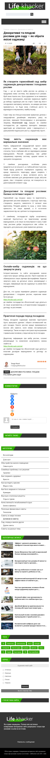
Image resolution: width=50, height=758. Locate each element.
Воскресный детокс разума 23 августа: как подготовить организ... (31, 562)
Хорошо (8, 673)
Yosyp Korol (15, 363)
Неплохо (8, 676)
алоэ (41, 648)
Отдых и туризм (8, 499)
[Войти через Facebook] (12, 403)
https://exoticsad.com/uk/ (13, 300)
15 (3, 652)
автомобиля (33, 652)
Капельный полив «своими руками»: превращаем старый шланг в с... (30, 616)
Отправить (15, 427)
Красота (6, 479)
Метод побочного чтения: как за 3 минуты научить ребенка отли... (29, 571)
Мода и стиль (8, 486)
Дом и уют (7, 460)
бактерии (17, 652)
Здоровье (6, 473)
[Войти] (36, 15)
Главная (6, 29)
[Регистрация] (42, 15)
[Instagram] (24, 736)
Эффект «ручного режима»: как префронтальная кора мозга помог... (30, 544)
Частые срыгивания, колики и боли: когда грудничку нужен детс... (29, 588)
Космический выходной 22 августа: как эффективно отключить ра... (31, 579)
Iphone (34, 648)
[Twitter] (10, 736)
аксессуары (16, 648)
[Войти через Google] (12, 411)
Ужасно (7, 683)
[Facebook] (15, 736)
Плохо (7, 679)
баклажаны (21, 643)
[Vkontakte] (6, 736)
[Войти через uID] (12, 396)
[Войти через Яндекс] (12, 407)
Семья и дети (8, 466)
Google (37, 643)
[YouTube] (19, 736)
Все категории (8, 455)
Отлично (8, 670)
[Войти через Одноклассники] (12, 414)
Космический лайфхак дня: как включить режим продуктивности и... (31, 625)
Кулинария (6, 492)
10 (3, 643)
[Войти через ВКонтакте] (12, 400)
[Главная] (25, 8)
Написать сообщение (26, 742)
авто (30, 643)
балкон (26, 648)
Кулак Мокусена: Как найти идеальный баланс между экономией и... (31, 553)
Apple (9, 652)
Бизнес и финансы (9, 506)
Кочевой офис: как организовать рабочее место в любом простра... (29, 598)
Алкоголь (10, 643)
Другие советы (8, 525)
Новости (13, 29)
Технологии (7, 512)
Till (25, 652)
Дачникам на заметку (25, 29)
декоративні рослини (21, 372)
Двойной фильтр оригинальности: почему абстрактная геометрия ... (29, 607)
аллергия (5, 648)
